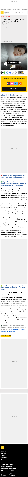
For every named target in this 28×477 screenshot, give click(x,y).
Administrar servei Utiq (7, 470)
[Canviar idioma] (22, 12)
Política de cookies (6, 466)
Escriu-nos (4, 457)
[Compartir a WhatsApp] (4, 72)
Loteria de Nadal (8, 95)
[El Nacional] (2, 12)
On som (3, 455)
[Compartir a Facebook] (10, 72)
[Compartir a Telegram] (7, 72)
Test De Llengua (16, 9)
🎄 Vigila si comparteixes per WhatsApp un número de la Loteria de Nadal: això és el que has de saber (13, 183)
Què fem (3, 453)
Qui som (3, 451)
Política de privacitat (7, 464)
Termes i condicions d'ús (8, 462)
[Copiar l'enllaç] (16, 72)
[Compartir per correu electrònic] (13, 72)
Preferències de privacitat (8, 468)
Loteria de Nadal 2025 (6, 335)
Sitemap (3, 459)
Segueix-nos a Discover (6, 9)
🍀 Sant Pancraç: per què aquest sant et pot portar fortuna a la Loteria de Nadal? (13, 287)
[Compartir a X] (2, 72)
